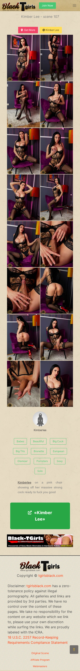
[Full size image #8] (23, 244)
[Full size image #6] (23, 197)
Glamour (22, 461)
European (58, 451)
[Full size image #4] (23, 151)
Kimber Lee (52, 30)
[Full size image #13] (56, 337)
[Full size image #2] (23, 104)
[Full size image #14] (23, 384)
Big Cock (58, 441)
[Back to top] (74, 649)
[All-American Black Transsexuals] (40, 546)
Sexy (60, 461)
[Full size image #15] (56, 384)
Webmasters (40, 666)
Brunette (39, 451)
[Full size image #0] (23, 58)
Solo (40, 471)
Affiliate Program (40, 659)
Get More (29, 30)
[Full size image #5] (56, 151)
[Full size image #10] (23, 291)
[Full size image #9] (56, 244)
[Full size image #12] (23, 337)
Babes (20, 441)
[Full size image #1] (56, 58)
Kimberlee (40, 430)
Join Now (47, 5)
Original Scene (40, 653)
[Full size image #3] (56, 104)
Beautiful (38, 441)
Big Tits (20, 451)
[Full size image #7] (56, 197)
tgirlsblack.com (50, 575)
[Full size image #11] (56, 291)
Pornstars (42, 461)
